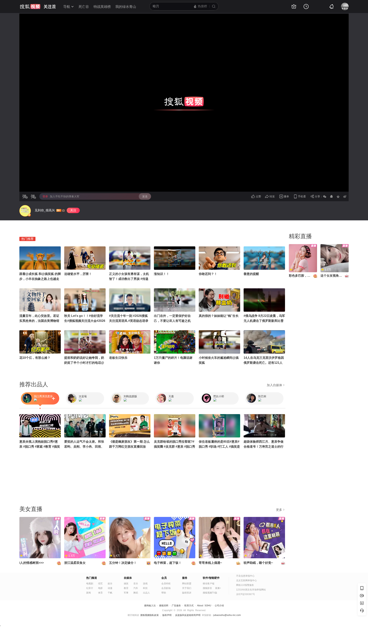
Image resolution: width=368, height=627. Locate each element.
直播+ (218, 588)
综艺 (100, 583)
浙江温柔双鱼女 (75, 562)
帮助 (163, 592)
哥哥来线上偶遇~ (210, 562)
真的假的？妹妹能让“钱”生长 (219, 315)
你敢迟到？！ (208, 273)
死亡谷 (84, 6)
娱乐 (110, 583)
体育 (100, 592)
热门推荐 (27, 238)
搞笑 (126, 583)
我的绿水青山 (125, 6)
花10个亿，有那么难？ (34, 357)
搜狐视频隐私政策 (149, 615)
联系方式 (189, 605)
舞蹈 (135, 592)
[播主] (25, 211)
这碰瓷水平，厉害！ (78, 273)
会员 (164, 577)
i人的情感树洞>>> (31, 562)
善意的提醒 (251, 273)
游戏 (145, 583)
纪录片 (89, 588)
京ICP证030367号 (245, 594)
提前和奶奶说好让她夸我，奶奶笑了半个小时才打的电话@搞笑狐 (84, 362)
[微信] (325, 196)
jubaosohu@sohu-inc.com (227, 615)
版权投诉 (186, 592)
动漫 (110, 588)
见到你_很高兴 (45, 210)
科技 (145, 588)
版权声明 (167, 615)
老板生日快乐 (118, 357)
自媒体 (128, 577)
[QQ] (331, 196)
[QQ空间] (338, 196)
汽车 (135, 588)
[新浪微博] (345, 196)
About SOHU (204, 605)
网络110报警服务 (245, 585)
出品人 (146, 592)
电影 (100, 588)
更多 (279, 509)
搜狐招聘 (163, 605)
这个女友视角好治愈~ (335, 275)
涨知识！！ (161, 273)
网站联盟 (186, 583)
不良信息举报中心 (245, 576)
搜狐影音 (207, 588)
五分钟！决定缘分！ (123, 562)
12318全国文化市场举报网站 (251, 589)
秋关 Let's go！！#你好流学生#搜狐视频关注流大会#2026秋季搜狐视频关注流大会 (84, 320)
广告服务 (176, 605)
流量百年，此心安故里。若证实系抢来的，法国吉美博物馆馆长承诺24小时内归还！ (39, 320)
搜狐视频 (30, 6)
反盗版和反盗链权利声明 (187, 615)
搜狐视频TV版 (210, 592)
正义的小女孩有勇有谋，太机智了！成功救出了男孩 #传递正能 (129, 278)
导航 (66, 6)
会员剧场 (166, 588)
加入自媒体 (274, 385)
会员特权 (166, 583)
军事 (126, 592)
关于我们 (186, 588)
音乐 (135, 583)
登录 (45, 196)
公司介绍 (219, 605)
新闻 (88, 592)
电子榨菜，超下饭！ (168, 562)
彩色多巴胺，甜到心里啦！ (307, 275)
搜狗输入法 (150, 605)
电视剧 (89, 583)
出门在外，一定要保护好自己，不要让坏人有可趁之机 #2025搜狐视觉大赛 (172, 320)
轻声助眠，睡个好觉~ (258, 562)
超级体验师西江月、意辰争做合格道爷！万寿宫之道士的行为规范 (263, 446)
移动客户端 (208, 583)
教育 (126, 588)
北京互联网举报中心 (246, 580)
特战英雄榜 (102, 6)
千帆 (110, 592)
